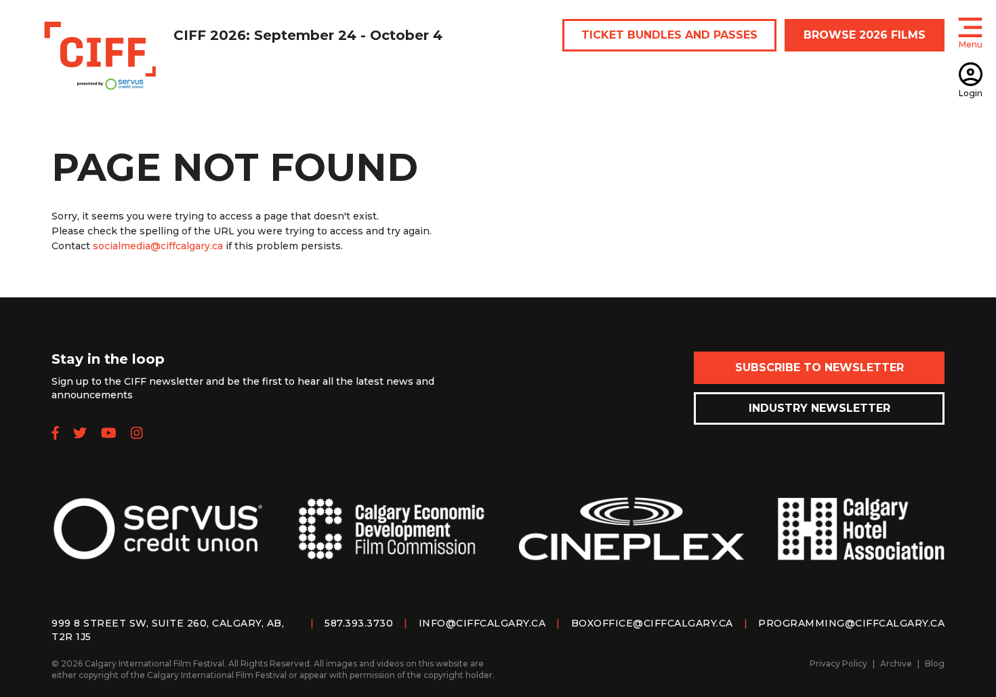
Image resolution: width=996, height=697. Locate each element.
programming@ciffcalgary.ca (851, 623)
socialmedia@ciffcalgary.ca (158, 246)
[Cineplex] (631, 539)
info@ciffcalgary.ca (482, 623)
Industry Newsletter (819, 408)
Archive (896, 663)
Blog (935, 663)
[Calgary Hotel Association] (861, 539)
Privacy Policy (838, 663)
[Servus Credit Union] (157, 539)
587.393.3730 (359, 623)
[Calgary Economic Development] (391, 540)
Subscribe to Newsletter (819, 367)
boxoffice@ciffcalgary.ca (652, 623)
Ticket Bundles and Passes (669, 34)
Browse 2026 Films (865, 34)
